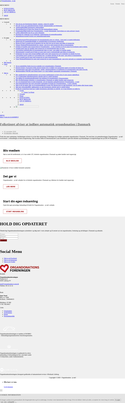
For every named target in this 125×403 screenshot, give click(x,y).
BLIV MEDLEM (9, 10)
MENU (2, 115)
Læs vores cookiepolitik (7, 402)
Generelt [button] (6, 22)
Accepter (117, 400)
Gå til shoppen (8, 387)
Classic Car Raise (28, 92)
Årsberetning (8, 312)
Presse (123, 3)
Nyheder (117, 3)
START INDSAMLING (15, 211)
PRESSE (15, 133)
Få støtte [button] (6, 38)
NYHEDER (8, 133)
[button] (4, 5)
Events (112, 3)
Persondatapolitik (9, 316)
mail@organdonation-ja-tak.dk (9, 284)
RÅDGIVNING (9, 8)
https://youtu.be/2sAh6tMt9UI (9, 117)
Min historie (7, 62)
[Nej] (16, 402)
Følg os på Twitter (9, 262)
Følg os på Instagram (10, 260)
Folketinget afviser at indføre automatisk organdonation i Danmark (45, 124)
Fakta (5, 64)
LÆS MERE (10, 186)
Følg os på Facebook (10, 258)
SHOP (6, 15)
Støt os (6, 73)
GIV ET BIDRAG (10, 12)
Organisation (8, 311)
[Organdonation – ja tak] (7, 1)
